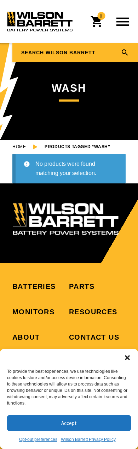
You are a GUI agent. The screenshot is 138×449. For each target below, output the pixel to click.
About (26, 337)
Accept (69, 423)
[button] (127, 357)
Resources (93, 312)
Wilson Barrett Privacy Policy (88, 439)
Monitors (33, 312)
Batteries (34, 286)
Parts (81, 286)
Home (19, 146)
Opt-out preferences (38, 439)
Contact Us (94, 337)
